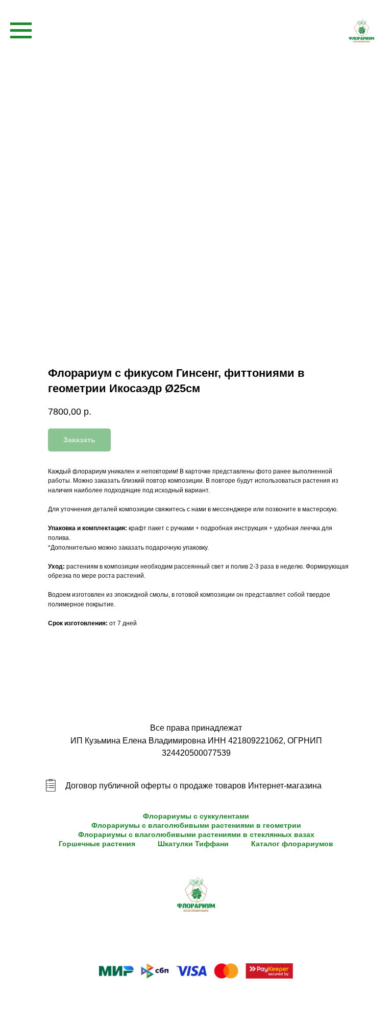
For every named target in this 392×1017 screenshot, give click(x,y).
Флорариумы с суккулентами (196, 816)
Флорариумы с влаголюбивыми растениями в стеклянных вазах (196, 834)
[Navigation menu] (21, 30)
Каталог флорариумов (292, 844)
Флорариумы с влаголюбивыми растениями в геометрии (196, 825)
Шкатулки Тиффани (193, 844)
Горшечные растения (97, 844)
